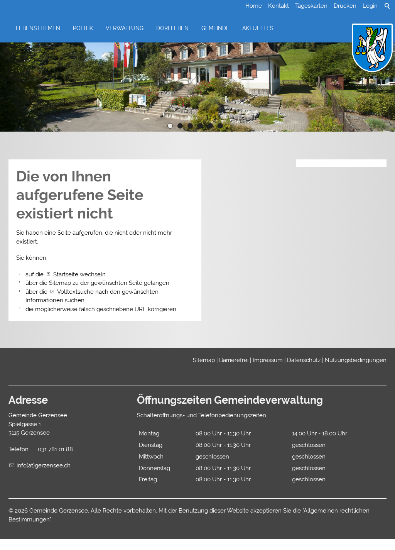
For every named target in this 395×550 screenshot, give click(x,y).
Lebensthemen (38, 28)
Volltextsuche (75, 291)
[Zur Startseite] (372, 48)
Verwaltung (124, 28)
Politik (83, 28)
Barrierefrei (233, 360)
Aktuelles (257, 28)
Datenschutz (304, 360)
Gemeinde (215, 28)
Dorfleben (172, 28)
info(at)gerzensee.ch (44, 465)
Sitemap (204, 360)
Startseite (65, 274)
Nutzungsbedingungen (356, 360)
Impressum (268, 360)
